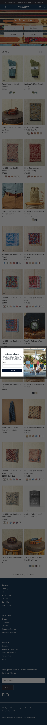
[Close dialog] (44, 350)
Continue (12, 370)
